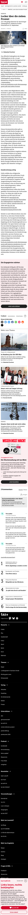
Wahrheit (3, 655)
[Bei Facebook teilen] (12, 322)
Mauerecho (4, 757)
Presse (3, 704)
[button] (26, 2)
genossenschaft (5, 719)
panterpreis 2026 (5, 734)
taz (4, 614)
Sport (2, 644)
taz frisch (3, 779)
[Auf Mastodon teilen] (5, 322)
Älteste (25, 489)
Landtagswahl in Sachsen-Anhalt (10, 670)
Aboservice (4, 874)
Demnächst (4, 798)
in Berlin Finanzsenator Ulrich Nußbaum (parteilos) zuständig (11, 155)
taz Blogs (3, 825)
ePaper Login (4, 878)
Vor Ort (3, 802)
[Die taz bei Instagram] (17, 619)
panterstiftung (5, 731)
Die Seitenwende (5, 697)
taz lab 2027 (4, 813)
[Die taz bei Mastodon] (10, 619)
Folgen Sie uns (4, 618)
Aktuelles (3, 689)
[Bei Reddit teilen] (23, 322)
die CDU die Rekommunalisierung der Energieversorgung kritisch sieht (11, 207)
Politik (2, 629)
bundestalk (4, 746)
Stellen (3, 700)
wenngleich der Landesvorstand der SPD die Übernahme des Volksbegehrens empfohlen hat (13, 199)
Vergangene (4, 809)
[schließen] (25, 880)
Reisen (3, 848)
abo (2, 716)
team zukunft (4, 776)
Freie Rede (4, 760)
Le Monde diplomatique (7, 832)
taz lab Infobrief (5, 787)
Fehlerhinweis (19, 316)
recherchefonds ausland (7, 727)
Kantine (3, 851)
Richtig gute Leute (6, 674)
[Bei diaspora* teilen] (19, 322)
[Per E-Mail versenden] (2, 322)
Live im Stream (5, 806)
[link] (2, 6)
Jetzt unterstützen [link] (14, 306)
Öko (2, 633)
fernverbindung (5, 749)
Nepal (2, 667)
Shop (2, 855)
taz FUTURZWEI (5, 829)
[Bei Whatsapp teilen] (16, 322)
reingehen (3, 764)
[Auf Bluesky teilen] (9, 322)
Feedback (3, 870)
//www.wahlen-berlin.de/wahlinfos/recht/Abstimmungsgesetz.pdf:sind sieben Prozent (14, 84)
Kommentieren (11, 316)
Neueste (21, 489)
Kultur (2, 640)
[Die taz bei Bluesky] (13, 619)
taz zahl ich (4, 723)
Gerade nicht (20, 880)
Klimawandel (4, 678)
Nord (2, 651)
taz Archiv (3, 836)
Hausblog (3, 693)
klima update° (5, 753)
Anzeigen (3, 859)
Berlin (4, 9)
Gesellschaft (4, 637)
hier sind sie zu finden (8, 505)
